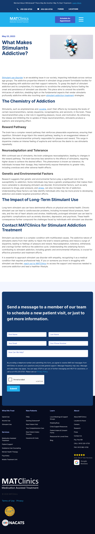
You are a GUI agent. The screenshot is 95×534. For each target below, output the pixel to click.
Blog (51, 440)
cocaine (42, 109)
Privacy (19, 500)
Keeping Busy (54, 423)
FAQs (28, 417)
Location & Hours (80, 421)
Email (9, 339)
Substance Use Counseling (11, 448)
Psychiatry (5, 456)
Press (76, 432)
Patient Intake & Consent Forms (58, 431)
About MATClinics (80, 417)
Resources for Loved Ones (59, 436)
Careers (76, 424)
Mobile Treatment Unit (9, 459)
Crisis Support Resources (58, 426)
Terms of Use (8, 500)
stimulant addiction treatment (60, 95)
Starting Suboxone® (33, 421)
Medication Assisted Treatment (9, 439)
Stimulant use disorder (12, 77)
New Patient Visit (32, 424)
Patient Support (7, 444)
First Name (11, 330)
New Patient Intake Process (32, 433)
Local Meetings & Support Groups (59, 418)
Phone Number (54, 339)
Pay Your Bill (78, 440)
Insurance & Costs (32, 438)
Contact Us (78, 436)
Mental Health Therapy (10, 452)
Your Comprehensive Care (35, 428)
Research (77, 428)
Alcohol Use (6, 421)
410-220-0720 (26, 9)
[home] (28, 19)
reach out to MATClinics (35, 263)
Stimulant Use (7, 424)
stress (41, 188)
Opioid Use (6, 417)
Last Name (52, 330)
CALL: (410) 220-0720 (82, 443)
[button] (81, 19)
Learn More (76, 3)
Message (10, 348)
